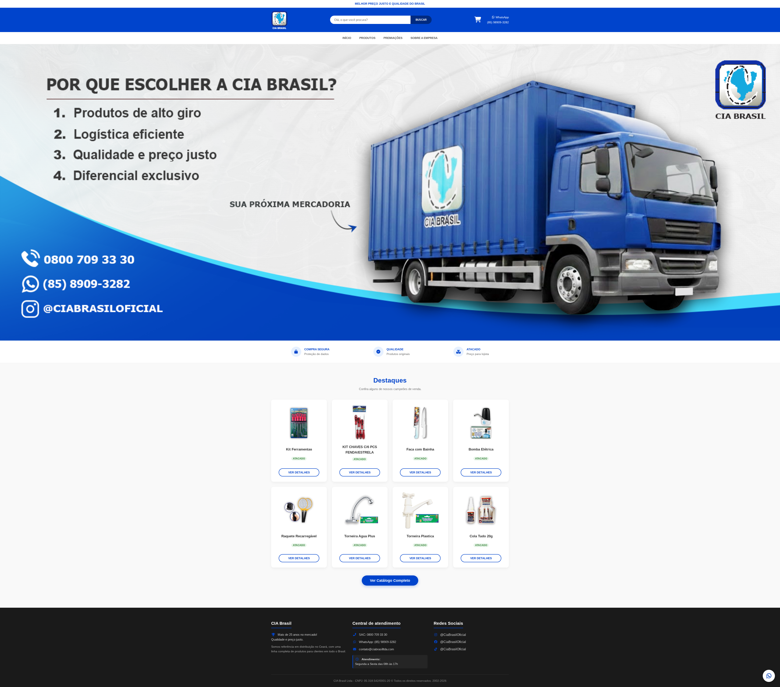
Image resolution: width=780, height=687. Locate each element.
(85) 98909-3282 (498, 22)
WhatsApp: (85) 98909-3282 (377, 642)
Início (346, 38)
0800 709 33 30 (377, 634)
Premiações (393, 38)
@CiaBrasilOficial (452, 634)
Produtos (367, 38)
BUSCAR (421, 19)
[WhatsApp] (769, 676)
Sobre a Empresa (424, 38)
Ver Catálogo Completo (390, 580)
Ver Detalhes (299, 472)
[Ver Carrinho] (477, 20)
